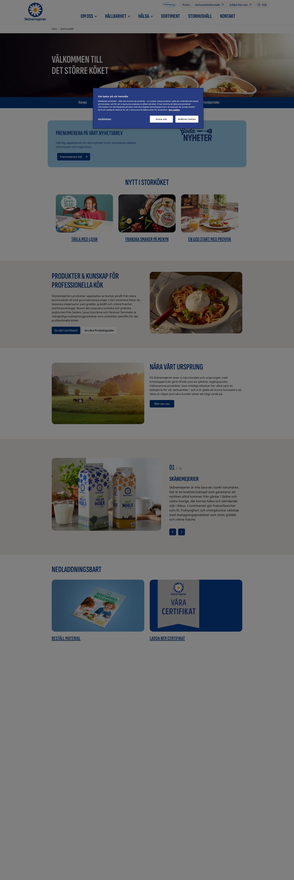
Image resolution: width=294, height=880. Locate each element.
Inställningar (104, 119)
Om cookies (174, 110)
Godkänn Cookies (187, 119)
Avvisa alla (161, 119)
